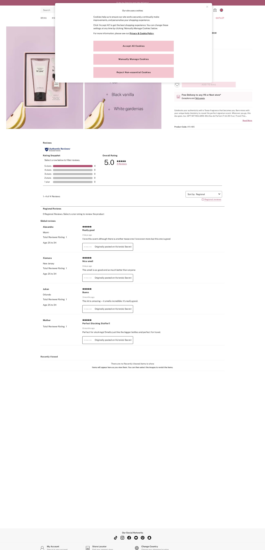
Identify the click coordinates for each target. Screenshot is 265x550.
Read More (247, 120)
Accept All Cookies (134, 46)
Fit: (175, 65)
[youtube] (135, 537)
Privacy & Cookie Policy (142, 33)
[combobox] (206, 194)
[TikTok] (115, 537)
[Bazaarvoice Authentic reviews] (57, 149)
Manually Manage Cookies (134, 59)
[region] (133, 43)
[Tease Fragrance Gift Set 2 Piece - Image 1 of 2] (44, 78)
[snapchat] (149, 537)
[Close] (207, 6)
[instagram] (122, 537)
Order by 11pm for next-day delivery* (132, 3)
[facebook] (129, 537)
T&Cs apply (200, 98)
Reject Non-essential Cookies (134, 72)
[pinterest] (142, 537)
